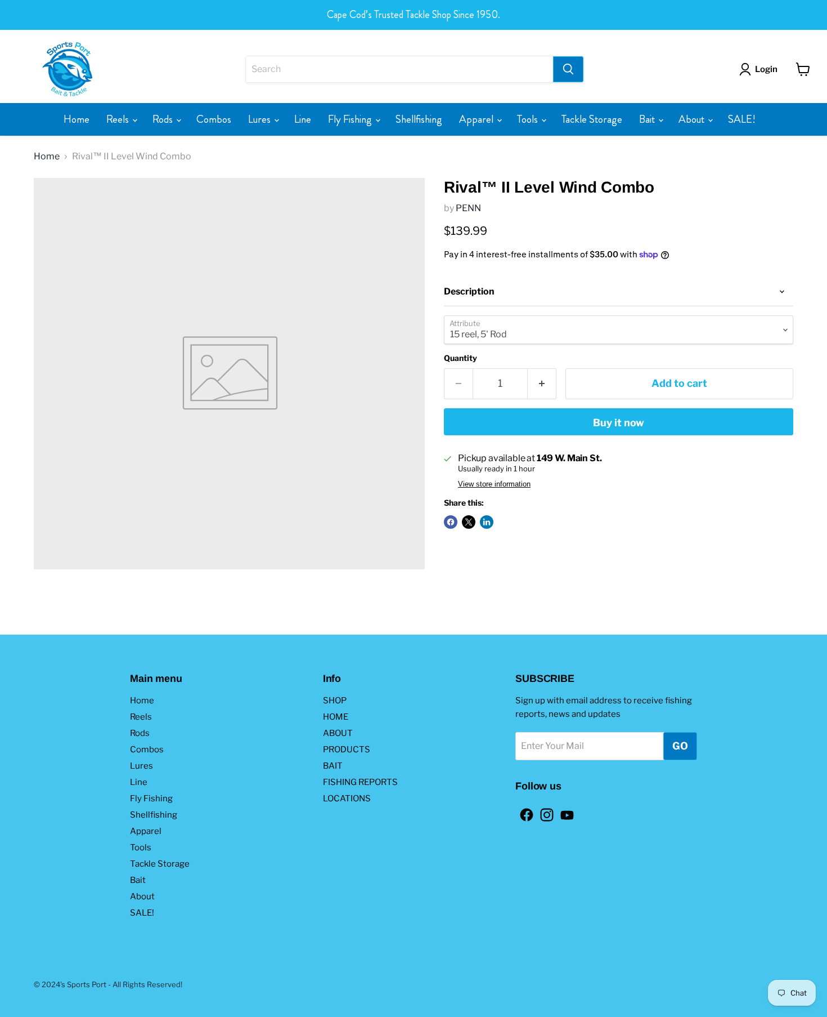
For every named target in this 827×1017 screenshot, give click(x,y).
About (692, 119)
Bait (648, 119)
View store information (494, 484)
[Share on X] (468, 522)
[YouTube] (564, 811)
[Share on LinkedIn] (486, 522)
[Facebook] (523, 811)
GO (680, 746)
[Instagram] (543, 811)
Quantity (460, 358)
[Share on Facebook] (450, 522)
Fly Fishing (351, 119)
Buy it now (618, 423)
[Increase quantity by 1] (542, 383)
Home (76, 119)
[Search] (568, 69)
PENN (468, 208)
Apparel (477, 119)
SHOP (335, 700)
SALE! (742, 119)
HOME (335, 717)
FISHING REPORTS (360, 782)
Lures (260, 119)
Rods (163, 119)
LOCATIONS (347, 798)
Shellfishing (418, 119)
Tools (528, 119)
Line (302, 119)
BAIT (333, 766)
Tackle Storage (591, 119)
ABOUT (338, 733)
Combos (213, 119)
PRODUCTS (346, 749)
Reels (118, 119)
